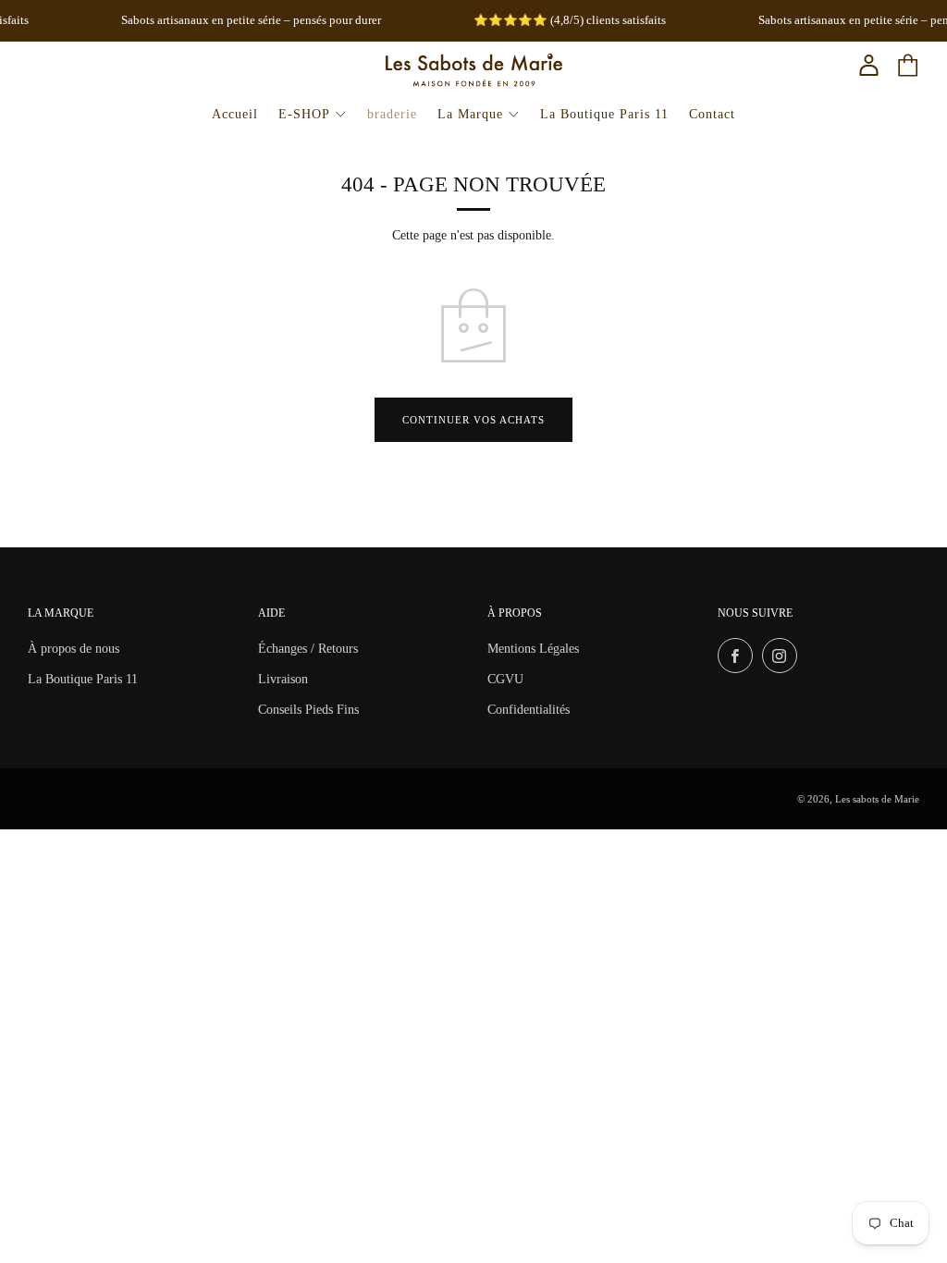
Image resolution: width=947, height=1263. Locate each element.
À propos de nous (73, 649)
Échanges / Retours (308, 649)
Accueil (235, 114)
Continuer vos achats (473, 419)
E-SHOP (304, 114)
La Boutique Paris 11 (604, 114)
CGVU (505, 679)
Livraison (283, 679)
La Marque (470, 114)
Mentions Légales (533, 649)
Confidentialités (528, 710)
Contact (712, 114)
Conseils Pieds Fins (308, 710)
